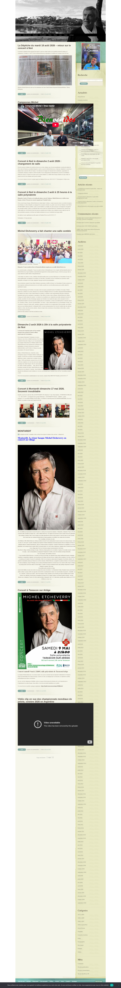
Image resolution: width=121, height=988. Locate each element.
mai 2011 (80, 818)
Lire (22, 94)
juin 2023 (80, 354)
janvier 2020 (81, 467)
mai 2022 (80, 399)
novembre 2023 (82, 337)
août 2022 (80, 388)
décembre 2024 (82, 307)
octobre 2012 (81, 760)
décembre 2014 (82, 671)
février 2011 (81, 828)
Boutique (72, 35)
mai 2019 (80, 494)
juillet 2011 (80, 811)
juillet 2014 (80, 688)
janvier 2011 (81, 831)
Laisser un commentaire (33, 94)
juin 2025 (80, 290)
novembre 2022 (82, 378)
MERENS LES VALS (89, 234)
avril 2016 (80, 617)
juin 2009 (80, 882)
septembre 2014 (82, 681)
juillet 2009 (80, 879)
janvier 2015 (81, 668)
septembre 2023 (82, 344)
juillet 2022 (80, 392)
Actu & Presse (81, 96)
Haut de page (98, 981)
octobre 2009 (81, 869)
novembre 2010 (82, 838)
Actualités (19, 35)
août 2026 (80, 245)
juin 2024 (80, 317)
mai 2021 (80, 429)
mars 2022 (80, 406)
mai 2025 (80, 293)
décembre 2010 (82, 835)
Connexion (80, 963)
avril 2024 (80, 324)
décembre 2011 (82, 794)
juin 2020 (80, 453)
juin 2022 (80, 395)
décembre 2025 (82, 273)
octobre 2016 (81, 596)
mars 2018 (80, 538)
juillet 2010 (80, 841)
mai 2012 (80, 777)
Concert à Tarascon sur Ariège (34, 590)
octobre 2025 (81, 280)
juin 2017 (80, 569)
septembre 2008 (82, 903)
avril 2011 (80, 821)
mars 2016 (80, 620)
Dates (79, 938)
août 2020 (80, 450)
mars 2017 (80, 579)
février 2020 (81, 463)
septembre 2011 (82, 804)
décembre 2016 (82, 589)
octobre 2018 (81, 514)
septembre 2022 (82, 385)
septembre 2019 (82, 480)
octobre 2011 (81, 800)
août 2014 (80, 685)
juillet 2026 (80, 249)
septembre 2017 (82, 559)
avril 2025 (80, 297)
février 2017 (81, 583)
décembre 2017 (82, 549)
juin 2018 (80, 528)
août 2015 (80, 644)
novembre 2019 (82, 474)
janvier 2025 (81, 303)
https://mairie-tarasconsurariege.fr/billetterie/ (52, 686)
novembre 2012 (82, 756)
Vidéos (50, 35)
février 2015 (81, 664)
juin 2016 (80, 610)
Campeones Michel (28, 102)
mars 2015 (80, 661)
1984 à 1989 (81, 918)
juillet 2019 (80, 487)
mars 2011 (80, 824)
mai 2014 (80, 695)
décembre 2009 (82, 862)
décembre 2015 (82, 630)
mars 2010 (80, 855)
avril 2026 (80, 259)
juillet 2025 (80, 286)
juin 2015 (80, 651)
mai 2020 (80, 457)
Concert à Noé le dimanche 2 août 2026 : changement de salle (39, 162)
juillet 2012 (80, 770)
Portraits (80, 948)
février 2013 (81, 746)
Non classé (80, 945)
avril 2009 (80, 886)
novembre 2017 (82, 552)
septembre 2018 (82, 518)
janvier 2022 (81, 412)
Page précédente (41, 757)
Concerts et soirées (83, 100)
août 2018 (80, 521)
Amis (60, 35)
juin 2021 (80, 426)
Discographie (43, 35)
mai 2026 (80, 256)
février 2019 (81, 504)
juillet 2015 (80, 647)
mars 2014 (80, 702)
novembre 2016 (82, 593)
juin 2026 (80, 252)
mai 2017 (80, 572)
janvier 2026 (81, 269)
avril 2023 (80, 361)
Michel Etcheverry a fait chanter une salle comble (44, 231)
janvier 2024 (81, 334)
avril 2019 (80, 497)
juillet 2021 (80, 423)
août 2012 (80, 766)
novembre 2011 (82, 797)
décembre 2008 (82, 896)
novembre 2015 (82, 634)
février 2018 (81, 542)
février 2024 (81, 331)
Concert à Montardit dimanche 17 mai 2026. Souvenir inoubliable (91, 163)
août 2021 (80, 419)
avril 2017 (80, 576)
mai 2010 (80, 848)
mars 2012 (80, 783)
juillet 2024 (80, 314)
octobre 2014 (81, 678)
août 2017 (80, 562)
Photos (55, 35)
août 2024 (80, 310)
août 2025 (80, 283)
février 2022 (81, 409)
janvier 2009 (81, 892)
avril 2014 (80, 698)
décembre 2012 (82, 753)
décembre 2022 (82, 375)
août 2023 (80, 348)
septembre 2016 (82, 600)
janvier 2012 (81, 790)
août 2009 (80, 875)
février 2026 (81, 266)
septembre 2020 (82, 446)
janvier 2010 (81, 858)
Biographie (35, 35)
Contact (65, 35)
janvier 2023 (81, 371)
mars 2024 (80, 327)
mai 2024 (80, 320)
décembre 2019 (82, 470)
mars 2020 (80, 460)
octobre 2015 (81, 637)
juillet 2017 (80, 566)
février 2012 (81, 787)
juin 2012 (80, 773)
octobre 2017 (81, 555)
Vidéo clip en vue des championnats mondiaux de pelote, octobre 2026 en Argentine (45, 700)
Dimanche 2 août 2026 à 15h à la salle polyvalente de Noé (89, 159)
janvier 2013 (81, 749)
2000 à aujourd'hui (82, 924)
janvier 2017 (81, 586)
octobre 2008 (81, 899)
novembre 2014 (82, 675)
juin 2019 (80, 491)
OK (112, 985)
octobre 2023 (81, 341)
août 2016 (80, 603)
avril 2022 (80, 402)
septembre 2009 (82, 872)
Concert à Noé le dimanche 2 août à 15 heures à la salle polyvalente (89, 150)
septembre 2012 (82, 763)
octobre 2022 (81, 382)
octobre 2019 (81, 477)
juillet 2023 (80, 351)
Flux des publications (83, 967)
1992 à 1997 (81, 921)
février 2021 (81, 433)
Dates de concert (27, 35)
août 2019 (80, 484)
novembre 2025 (82, 276)
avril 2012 (80, 780)
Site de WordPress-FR (83, 974)
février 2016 (81, 623)
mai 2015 (80, 654)
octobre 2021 (81, 416)
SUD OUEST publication (91, 226)
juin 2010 (80, 845)
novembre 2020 (82, 443)
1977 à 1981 (81, 914)
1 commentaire (30, 422)
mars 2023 (80, 365)
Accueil (28, 981)
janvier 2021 (81, 436)
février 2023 (81, 368)
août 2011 (80, 807)
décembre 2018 (82, 511)
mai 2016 (80, 613)
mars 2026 (80, 263)
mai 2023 (80, 358)
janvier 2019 (81, 508)
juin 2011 (80, 814)
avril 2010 (80, 852)
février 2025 (81, 300)
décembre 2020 (82, 440)
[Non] (119, 985)
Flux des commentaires (84, 970)
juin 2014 (80, 692)
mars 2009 (80, 889)
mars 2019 (80, 501)
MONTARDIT (24, 431)
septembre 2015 (82, 640)
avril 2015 (80, 657)
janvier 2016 (81, 627)
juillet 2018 (80, 525)
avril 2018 (80, 535)
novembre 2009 (82, 865)
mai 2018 (80, 531)
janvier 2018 (81, 545)
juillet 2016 (80, 606)
